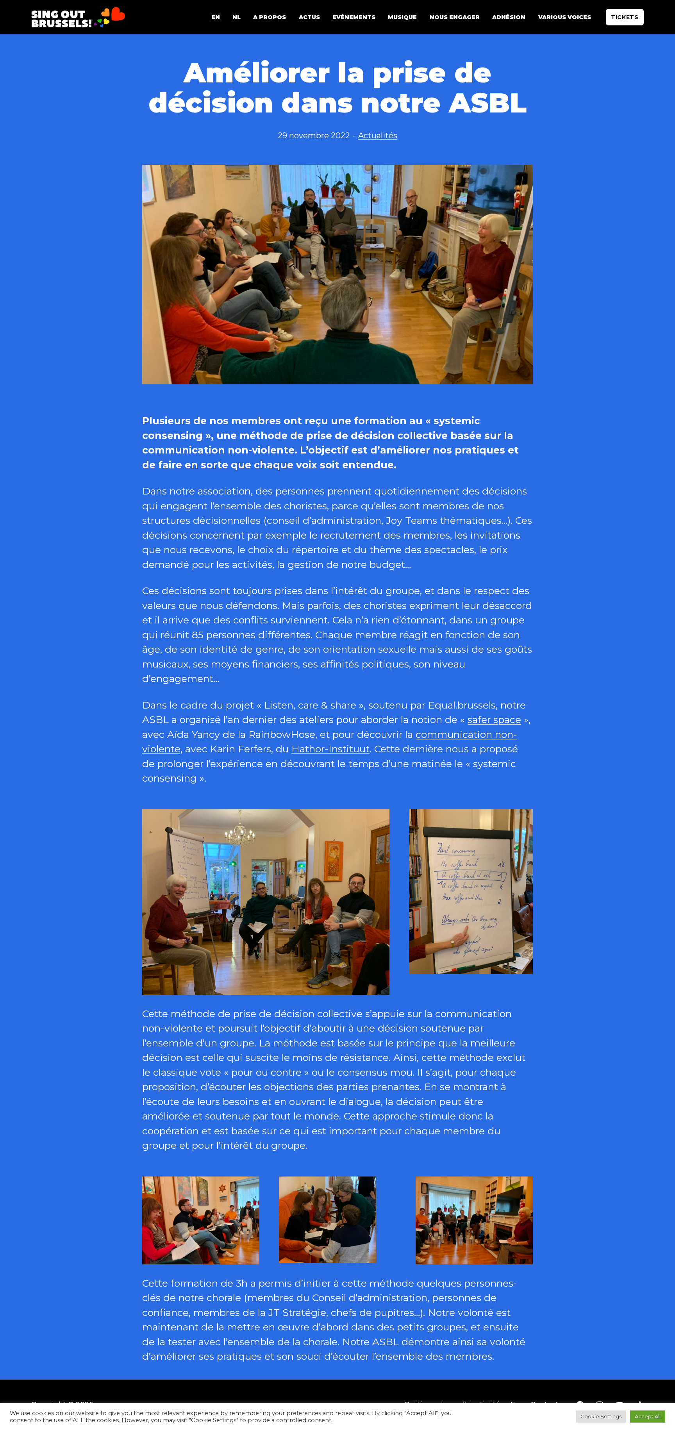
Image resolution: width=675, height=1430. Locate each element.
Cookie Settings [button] (600, 1416)
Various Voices (564, 17)
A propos (269, 17)
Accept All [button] (648, 1416)
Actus (309, 17)
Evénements (353, 17)
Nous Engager (455, 17)
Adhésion (508, 17)
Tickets (625, 17)
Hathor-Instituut (330, 749)
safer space (494, 719)
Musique (402, 17)
